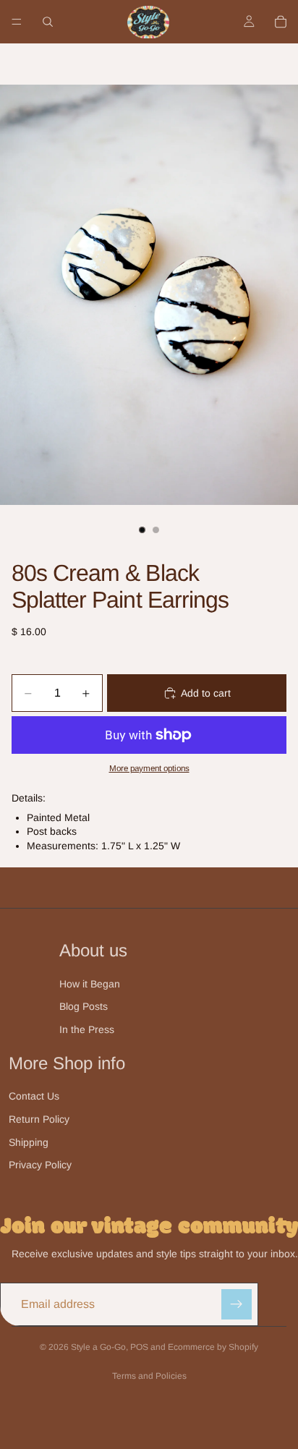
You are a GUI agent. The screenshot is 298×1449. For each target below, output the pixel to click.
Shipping (28, 1142)
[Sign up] (236, 1304)
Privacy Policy (40, 1164)
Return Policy (39, 1119)
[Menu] (16, 21)
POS (139, 1347)
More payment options (149, 768)
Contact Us (34, 1096)
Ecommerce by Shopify (213, 1347)
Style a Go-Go (98, 1347)
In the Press (86, 1029)
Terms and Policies (149, 1376)
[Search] (48, 22)
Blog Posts (83, 1006)
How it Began (89, 984)
